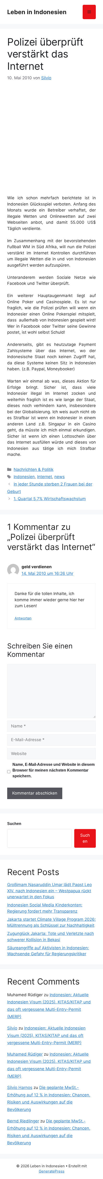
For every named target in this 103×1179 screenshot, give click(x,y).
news (59, 476)
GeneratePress (51, 1171)
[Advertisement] (51, 135)
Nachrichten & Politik (33, 469)
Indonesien (24, 476)
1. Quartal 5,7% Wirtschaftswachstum (50, 498)
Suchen (14, 824)
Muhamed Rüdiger (25, 1054)
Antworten (23, 618)
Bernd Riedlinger (23, 1121)
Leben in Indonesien (37, 12)
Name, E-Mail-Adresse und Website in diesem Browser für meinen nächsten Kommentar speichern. (53, 770)
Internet (44, 476)
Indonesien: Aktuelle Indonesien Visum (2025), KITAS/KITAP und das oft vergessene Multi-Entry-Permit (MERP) (46, 1035)
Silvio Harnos (19, 1087)
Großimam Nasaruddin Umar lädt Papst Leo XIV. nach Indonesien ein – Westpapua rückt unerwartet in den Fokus (49, 890)
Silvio (12, 1028)
